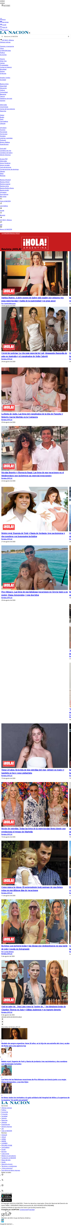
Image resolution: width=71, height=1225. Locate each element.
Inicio (4, 19)
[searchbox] (34, 36)
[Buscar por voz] (68, 36)
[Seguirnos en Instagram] (2, 1186)
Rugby (2, 117)
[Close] (2, 1019)
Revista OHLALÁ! (5, 180)
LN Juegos (3, 128)
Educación (3, 88)
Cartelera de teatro (6, 153)
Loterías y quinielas (6, 138)
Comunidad (4, 92)
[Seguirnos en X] (2, 1180)
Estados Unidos (5, 78)
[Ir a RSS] (2, 1191)
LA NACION (5, 233)
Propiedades (4, 65)
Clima (2, 48)
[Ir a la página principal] (35, 17)
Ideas (2, 174)
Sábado (2, 171)
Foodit (4, 25)
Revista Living (4, 186)
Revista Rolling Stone (7, 188)
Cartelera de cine (5, 151)
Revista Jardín (4, 190)
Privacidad (31, 1210)
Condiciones (24, 1210)
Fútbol (2, 115)
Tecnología (3, 132)
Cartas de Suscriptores (7, 109)
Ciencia (2, 96)
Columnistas (4, 107)
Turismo (2, 130)
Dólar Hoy (3, 61)
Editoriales (3, 105)
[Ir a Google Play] (6, 1197)
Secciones (5, 22)
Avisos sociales (5, 165)
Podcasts (3, 140)
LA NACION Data (5, 51)
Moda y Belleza (5, 142)
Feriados (3, 136)
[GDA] (6, 1216)
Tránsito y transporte (7, 46)
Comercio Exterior (6, 67)
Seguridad (3, 86)
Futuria (2, 59)
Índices (2, 71)
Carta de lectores (5, 167)
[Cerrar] (29, 33)
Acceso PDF (4, 159)
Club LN (4, 27)
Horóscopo (3, 134)
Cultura (2, 90)
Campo (2, 63)
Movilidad (3, 69)
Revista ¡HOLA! (4, 182)
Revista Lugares (5, 184)
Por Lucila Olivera (7, 952)
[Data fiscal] (2, 1222)
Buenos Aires (4, 84)
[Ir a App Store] (6, 1201)
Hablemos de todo (6, 98)
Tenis (1, 119)
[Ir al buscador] (3, 8)
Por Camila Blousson (8, 304)
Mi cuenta (5, 30)
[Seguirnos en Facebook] (2, 1175)
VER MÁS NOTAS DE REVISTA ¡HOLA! (11, 1017)
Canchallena (4, 121)
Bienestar (3, 94)
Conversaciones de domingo (9, 169)
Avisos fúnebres (5, 163)
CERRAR (2, 1)
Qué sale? (3, 148)
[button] (35, 130)
